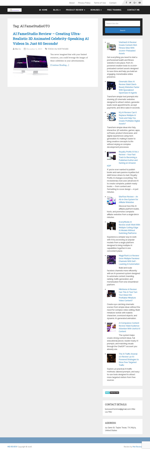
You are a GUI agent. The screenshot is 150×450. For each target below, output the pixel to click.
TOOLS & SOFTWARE (58, 49)
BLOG (56, 10)
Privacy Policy (84, 3)
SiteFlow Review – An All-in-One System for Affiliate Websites (128, 199)
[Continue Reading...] (59, 65)
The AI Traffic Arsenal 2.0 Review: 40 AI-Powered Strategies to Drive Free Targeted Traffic (129, 359)
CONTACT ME (133, 10)
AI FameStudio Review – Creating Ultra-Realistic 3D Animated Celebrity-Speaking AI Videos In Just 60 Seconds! (51, 38)
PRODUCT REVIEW (74, 10)
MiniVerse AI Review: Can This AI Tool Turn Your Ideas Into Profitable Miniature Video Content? (128, 295)
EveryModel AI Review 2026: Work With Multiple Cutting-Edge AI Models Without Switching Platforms (129, 227)
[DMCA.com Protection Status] (112, 393)
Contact (112, 3)
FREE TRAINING (114, 10)
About (72, 3)
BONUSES (95, 10)
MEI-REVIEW (12, 447)
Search (122, 30)
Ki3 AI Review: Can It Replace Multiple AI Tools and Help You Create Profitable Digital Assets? (129, 118)
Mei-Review (137, 447)
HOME (44, 10)
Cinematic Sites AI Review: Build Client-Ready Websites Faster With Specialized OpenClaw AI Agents (129, 87)
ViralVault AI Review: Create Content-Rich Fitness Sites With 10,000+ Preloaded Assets (128, 48)
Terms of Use (100, 3)
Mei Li (18, 49)
